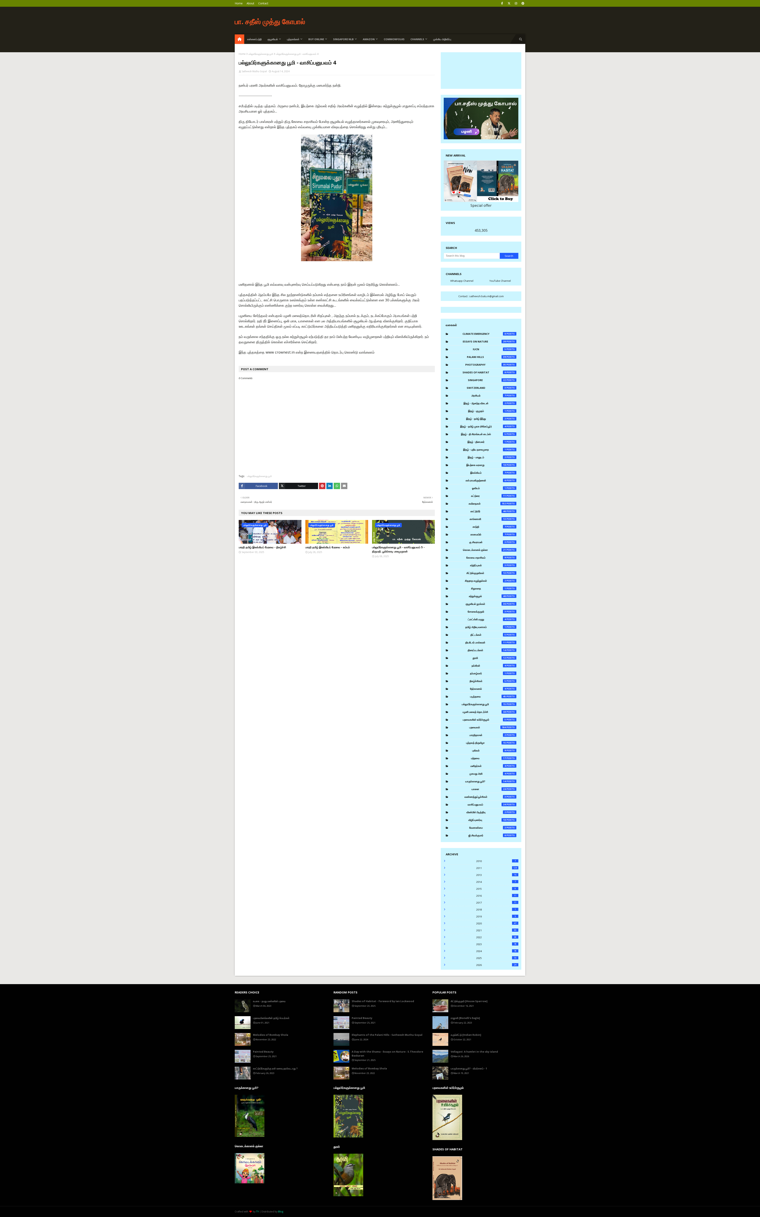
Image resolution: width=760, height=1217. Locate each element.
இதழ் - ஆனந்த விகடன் (485, 403)
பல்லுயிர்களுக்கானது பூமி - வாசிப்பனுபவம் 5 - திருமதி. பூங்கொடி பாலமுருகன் (398, 549)
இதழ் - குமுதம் (487, 411)
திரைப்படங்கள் (487, 650)
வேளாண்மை (487, 827)
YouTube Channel (500, 281)
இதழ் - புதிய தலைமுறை (484, 449)
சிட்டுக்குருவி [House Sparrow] (469, 1001)
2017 (496, 902)
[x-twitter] (508, 3)
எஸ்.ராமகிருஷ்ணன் (486, 480)
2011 (496, 868)
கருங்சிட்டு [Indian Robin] (466, 1035)
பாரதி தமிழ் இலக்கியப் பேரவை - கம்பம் (327, 547)
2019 (496, 916)
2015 (496, 889)
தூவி (489, 658)
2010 (496, 861)
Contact (263, 3)
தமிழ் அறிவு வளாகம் (485, 627)
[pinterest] (522, 3)
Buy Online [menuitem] (316, 39)
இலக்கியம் (488, 472)
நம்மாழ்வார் (488, 673)
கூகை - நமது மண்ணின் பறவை (269, 1001)
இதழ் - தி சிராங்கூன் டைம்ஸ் (483, 434)
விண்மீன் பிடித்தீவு (486, 812)
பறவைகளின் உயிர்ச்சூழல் (484, 719)
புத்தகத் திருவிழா (486, 743)
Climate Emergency (484, 334)
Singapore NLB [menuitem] (343, 39)
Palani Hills (486, 357)
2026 (496, 965)
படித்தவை (488, 696)
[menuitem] (239, 39)
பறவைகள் (487, 727)
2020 (496, 923)
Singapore (487, 380)
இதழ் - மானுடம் (487, 457)
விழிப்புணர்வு (487, 820)
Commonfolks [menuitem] (394, 39)
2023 (496, 944)
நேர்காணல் (488, 689)
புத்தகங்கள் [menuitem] (293, 39)
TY (257, 1211)
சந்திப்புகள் (488, 565)
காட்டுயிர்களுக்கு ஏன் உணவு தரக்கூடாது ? (275, 1068)
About (250, 3)
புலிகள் (489, 750)
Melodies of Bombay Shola (270, 1035)
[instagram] (515, 3)
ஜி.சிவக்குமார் (487, 835)
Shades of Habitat (484, 372)
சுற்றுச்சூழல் (487, 596)
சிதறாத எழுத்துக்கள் (485, 580)
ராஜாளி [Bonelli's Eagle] (465, 1018)
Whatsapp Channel (461, 281)
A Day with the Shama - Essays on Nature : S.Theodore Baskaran (387, 1053)
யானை (489, 789)
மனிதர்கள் (488, 766)
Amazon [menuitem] (369, 39)
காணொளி (488, 519)
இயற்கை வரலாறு (486, 465)
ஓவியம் (489, 488)
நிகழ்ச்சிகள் (488, 681)
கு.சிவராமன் (487, 542)
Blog (280, 1211)
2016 (496, 895)
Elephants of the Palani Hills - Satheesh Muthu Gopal (387, 1035)
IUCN (489, 349)
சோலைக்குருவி (487, 611)
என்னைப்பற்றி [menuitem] (254, 39)
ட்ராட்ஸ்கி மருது (487, 619)
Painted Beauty (263, 1051)
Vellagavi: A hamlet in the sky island (474, 1051)
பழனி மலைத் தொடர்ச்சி (484, 712)
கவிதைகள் (487, 503)
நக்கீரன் (489, 665)
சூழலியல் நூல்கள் (486, 604)
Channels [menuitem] (417, 39)
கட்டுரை (488, 496)
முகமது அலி (487, 773)
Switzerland (486, 388)
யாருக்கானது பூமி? (485, 781)
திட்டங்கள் (488, 634)
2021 (496, 930)
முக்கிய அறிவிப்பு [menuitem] (442, 39)
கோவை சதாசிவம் (486, 557)
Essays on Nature (484, 341)
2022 (496, 937)
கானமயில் (488, 534)
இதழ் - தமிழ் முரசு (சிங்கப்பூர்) (483, 426)
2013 (496, 875)
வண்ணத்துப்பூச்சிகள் (485, 797)
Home (239, 3)
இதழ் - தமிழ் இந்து (486, 418)
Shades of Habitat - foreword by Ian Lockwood (383, 1001)
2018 (496, 909)
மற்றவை (488, 758)
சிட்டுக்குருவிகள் (486, 573)
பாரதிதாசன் (487, 735)
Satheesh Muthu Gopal (254, 71)
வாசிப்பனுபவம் (487, 804)
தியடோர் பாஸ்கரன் (485, 642)
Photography (485, 364)
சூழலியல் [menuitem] (273, 39)
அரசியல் (488, 395)
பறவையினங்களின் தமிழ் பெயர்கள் (271, 1018)
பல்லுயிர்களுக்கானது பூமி (260, 54)
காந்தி (489, 526)
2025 (496, 958)
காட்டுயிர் (488, 511)
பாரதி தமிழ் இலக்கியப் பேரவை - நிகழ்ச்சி (262, 547)
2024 (496, 951)
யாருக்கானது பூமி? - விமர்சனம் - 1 (469, 1068)
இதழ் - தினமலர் (486, 442)
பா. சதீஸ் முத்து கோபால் (270, 21)
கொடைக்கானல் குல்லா (484, 550)
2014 (496, 882)
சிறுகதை (488, 588)
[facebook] (502, 3)
